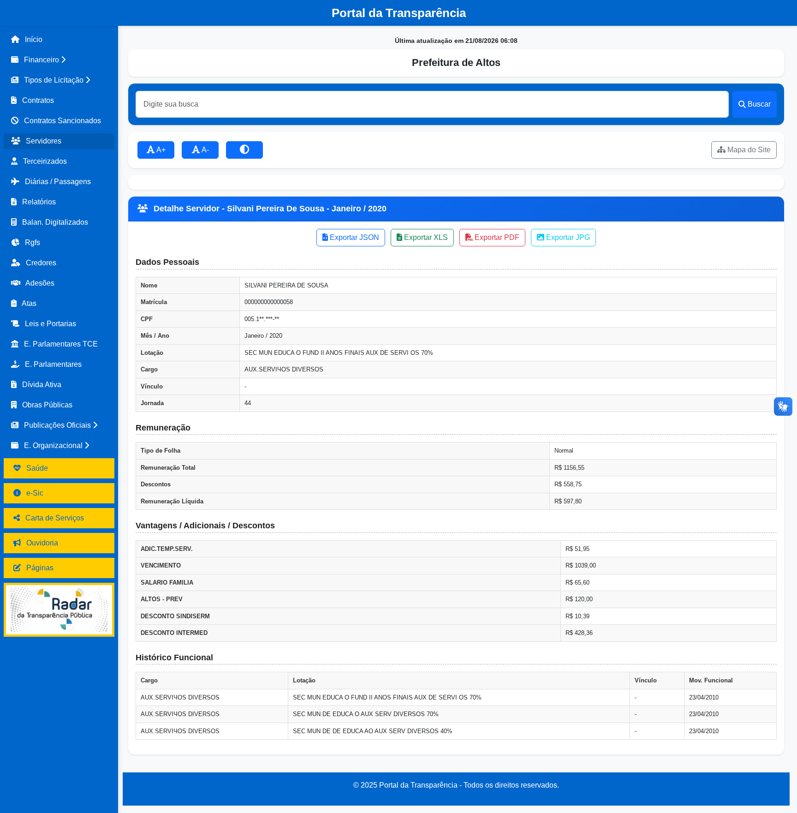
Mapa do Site (748, 150)
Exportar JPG (567, 237)
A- (204, 150)
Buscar (759, 104)
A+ (160, 150)
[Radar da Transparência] (59, 609)
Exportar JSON (353, 237)
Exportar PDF (496, 237)
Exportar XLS (425, 237)
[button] (59, 60)
